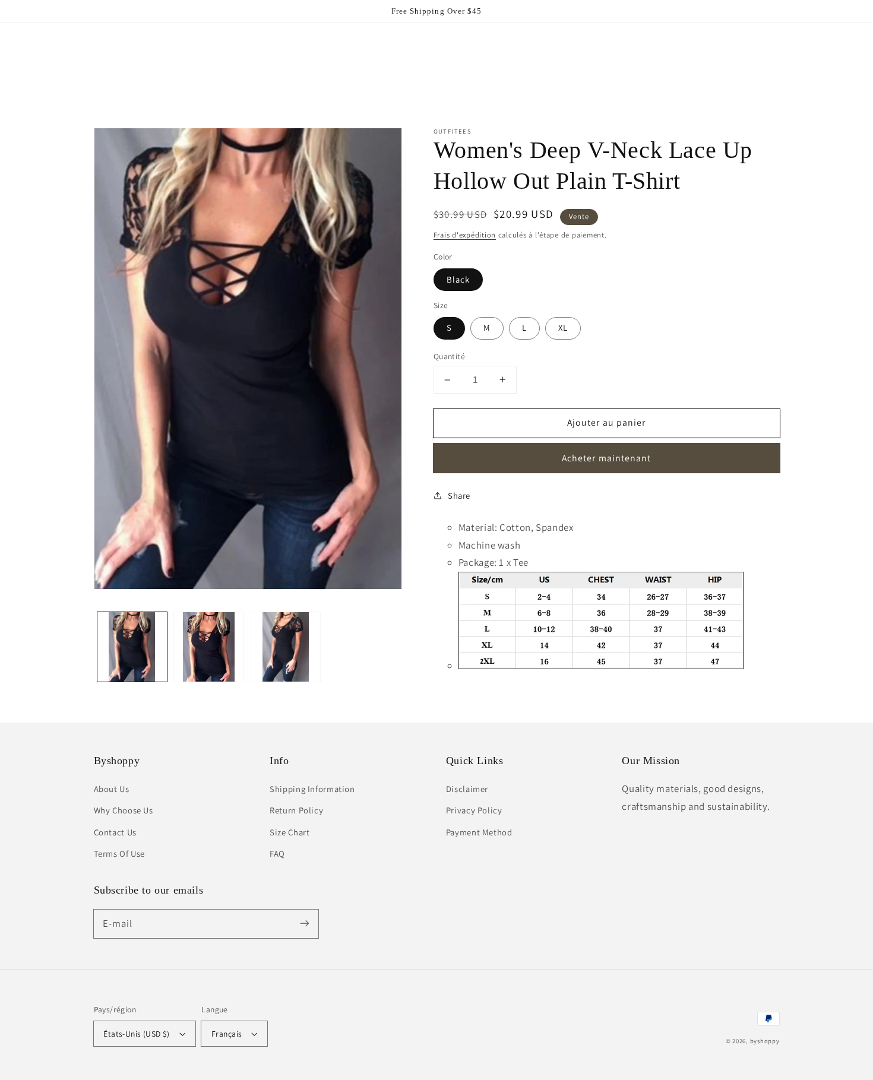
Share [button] (459, 495)
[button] (107, 49)
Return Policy (296, 810)
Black (458, 279)
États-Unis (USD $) (136, 1033)
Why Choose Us (123, 810)
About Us (111, 788)
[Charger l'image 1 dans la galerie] (132, 647)
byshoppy (765, 1041)
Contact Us (115, 832)
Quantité (449, 356)
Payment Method (479, 832)
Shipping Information (312, 788)
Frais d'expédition (465, 235)
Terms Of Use (120, 853)
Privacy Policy (474, 810)
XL (563, 327)
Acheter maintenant (606, 458)
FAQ (277, 853)
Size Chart (289, 832)
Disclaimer (467, 788)
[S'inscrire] (304, 923)
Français (226, 1033)
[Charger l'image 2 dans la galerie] (208, 647)
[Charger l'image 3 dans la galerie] (286, 647)
